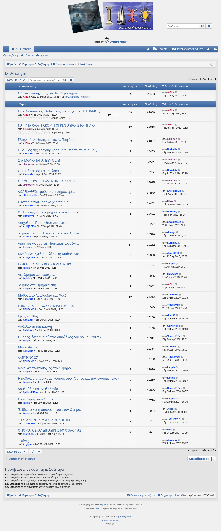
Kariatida (28, 153)
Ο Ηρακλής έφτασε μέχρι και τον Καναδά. (49, 212)
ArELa (26, 96)
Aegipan (27, 444)
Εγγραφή (44, 55)
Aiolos (171, 408)
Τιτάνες (23, 440)
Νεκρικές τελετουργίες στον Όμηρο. (45, 368)
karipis (26, 267)
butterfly (28, 216)
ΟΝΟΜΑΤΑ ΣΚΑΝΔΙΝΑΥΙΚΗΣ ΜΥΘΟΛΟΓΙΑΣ (49, 430)
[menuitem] (148, 49)
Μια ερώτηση (28, 347)
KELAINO (172, 274)
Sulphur (27, 330)
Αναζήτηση (12, 55)
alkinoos (172, 139)
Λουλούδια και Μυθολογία (38, 389)
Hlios (170, 201)
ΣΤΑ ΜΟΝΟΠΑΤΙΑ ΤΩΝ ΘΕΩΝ (39, 160)
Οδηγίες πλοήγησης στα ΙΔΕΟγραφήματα (48, 93)
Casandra (172, 294)
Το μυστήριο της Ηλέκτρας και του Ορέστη (49, 233)
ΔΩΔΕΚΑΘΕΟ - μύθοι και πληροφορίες (46, 191)
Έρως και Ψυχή (29, 316)
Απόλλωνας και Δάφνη (35, 326)
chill (169, 429)
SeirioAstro (173, 325)
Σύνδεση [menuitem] (209, 50)
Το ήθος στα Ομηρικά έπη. (37, 285)
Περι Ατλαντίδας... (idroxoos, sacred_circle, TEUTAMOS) (59, 111)
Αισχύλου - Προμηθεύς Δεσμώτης (43, 222)
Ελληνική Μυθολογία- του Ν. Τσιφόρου (47, 139)
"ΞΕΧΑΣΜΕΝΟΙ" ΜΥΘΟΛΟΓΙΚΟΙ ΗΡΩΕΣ (46, 420)
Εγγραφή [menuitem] (216, 50)
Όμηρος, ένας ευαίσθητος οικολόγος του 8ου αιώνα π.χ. (60, 337)
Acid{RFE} (29, 226)
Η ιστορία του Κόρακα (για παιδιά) (43, 202)
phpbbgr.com (124, 516)
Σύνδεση (28, 55)
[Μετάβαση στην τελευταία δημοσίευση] (176, 92)
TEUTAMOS (29, 309)
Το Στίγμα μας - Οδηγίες (77, 96)
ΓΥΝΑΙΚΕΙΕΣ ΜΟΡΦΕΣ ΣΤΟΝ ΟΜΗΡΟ (45, 264)
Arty (97, 508)
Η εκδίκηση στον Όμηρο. (36, 399)
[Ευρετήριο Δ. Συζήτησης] (110, 17)
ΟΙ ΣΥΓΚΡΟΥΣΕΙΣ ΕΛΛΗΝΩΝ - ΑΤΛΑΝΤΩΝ (48, 181)
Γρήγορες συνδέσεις (6, 50)
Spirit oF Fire (174, 336)
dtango (27, 236)
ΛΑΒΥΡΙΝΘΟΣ (28, 357)
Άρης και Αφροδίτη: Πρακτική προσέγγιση (50, 243)
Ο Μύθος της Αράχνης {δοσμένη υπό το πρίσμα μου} (58, 150)
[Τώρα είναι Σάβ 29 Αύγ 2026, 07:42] (211, 64)
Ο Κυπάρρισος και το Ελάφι (38, 170)
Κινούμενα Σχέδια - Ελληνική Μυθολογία (48, 254)
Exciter (27, 247)
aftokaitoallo (30, 195)
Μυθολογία (16, 73)
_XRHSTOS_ (30, 423)
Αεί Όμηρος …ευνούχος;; (36, 274)
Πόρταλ (11, 64)
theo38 (171, 315)
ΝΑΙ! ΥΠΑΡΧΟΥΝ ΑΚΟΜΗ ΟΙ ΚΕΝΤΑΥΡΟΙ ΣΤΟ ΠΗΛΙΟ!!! (57, 125)
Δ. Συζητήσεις (23, 49)
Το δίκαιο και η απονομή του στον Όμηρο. (49, 409)
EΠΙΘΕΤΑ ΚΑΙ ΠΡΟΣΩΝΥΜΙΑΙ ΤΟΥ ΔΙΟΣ (46, 305)
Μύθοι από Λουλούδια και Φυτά (42, 295)
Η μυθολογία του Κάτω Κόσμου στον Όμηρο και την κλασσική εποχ (68, 378)
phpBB (103, 505)
